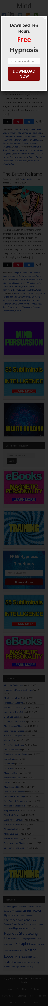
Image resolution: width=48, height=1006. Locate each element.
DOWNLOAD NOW (24, 74)
